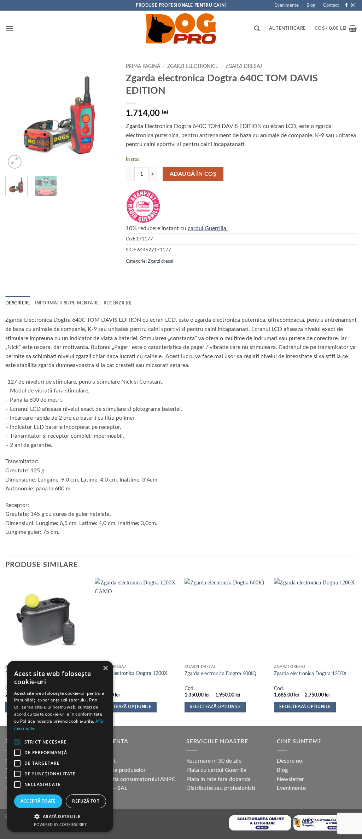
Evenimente (286, 5)
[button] (9, 28)
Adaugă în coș (193, 174)
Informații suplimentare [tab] (67, 303)
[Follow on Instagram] (353, 5)
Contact (331, 5)
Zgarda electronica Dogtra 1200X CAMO (131, 677)
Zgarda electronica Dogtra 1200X (310, 673)
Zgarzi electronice (192, 66)
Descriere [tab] (17, 303)
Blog (310, 5)
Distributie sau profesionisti (220, 788)
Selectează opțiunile (125, 707)
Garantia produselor (121, 770)
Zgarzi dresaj (244, 66)
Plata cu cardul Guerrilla (216, 770)
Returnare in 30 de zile (213, 761)
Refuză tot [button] (85, 801)
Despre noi (290, 761)
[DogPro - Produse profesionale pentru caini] (181, 28)
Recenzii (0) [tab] (118, 303)
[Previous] (16, 115)
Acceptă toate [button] (38, 801)
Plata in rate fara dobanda (218, 779)
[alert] (60, 746)
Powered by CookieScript (60, 824)
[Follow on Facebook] (346, 5)
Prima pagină (143, 66)
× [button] (105, 668)
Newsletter (290, 779)
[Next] (104, 115)
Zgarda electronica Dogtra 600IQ (220, 673)
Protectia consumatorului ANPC (136, 779)
